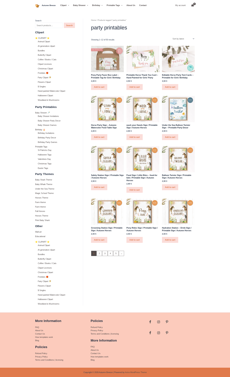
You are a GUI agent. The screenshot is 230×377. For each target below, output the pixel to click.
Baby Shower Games (47, 125)
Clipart (63, 5)
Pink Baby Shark (42, 220)
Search (38, 20)
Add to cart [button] (99, 87)
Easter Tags (43, 168)
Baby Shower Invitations (48, 116)
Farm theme (40, 202)
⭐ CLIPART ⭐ (42, 38)
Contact (143, 5)
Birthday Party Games (47, 142)
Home (93, 20)
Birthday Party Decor (47, 137)
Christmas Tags (45, 163)
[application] (68, 5)
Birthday (96, 5)
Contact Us (40, 334)
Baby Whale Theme (43, 184)
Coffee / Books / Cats (47, 59)
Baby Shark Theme (43, 180)
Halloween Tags (45, 155)
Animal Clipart (44, 41)
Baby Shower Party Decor (49, 121)
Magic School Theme (44, 193)
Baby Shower (79, 5)
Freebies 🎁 (43, 73)
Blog (37, 340)
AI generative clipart (46, 46)
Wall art (38, 232)
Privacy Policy (41, 357)
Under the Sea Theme (44, 189)
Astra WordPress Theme (136, 372)
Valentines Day (44, 159)
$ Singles (42, 86)
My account (180, 5)
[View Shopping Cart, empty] (192, 5)
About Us (130, 5)
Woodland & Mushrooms (48, 100)
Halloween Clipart (45, 95)
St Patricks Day (45, 150)
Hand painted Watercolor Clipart (51, 91)
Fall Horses (40, 211)
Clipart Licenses (45, 64)
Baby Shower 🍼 (42, 113)
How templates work (44, 337)
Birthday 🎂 (40, 129)
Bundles (41, 50)
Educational (40, 236)
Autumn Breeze (49, 5)
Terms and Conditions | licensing (49, 360)
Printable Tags (113, 5)
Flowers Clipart (44, 82)
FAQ (37, 327)
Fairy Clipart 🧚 (44, 77)
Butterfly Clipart (44, 55)
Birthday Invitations (46, 133)
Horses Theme (41, 198)
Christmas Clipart (45, 68)
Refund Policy (41, 353)
